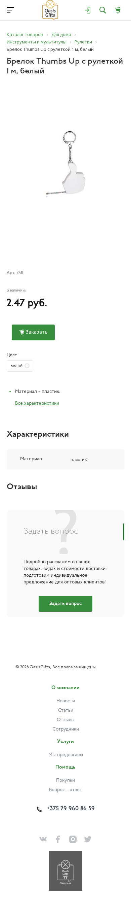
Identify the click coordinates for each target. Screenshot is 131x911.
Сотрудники (65, 729)
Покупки (65, 780)
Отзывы (66, 719)
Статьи (65, 710)
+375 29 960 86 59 (71, 809)
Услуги (65, 741)
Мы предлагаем (65, 754)
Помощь (65, 767)
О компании (65, 687)
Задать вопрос (65, 603)
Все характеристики (37, 403)
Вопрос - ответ (65, 789)
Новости (65, 701)
